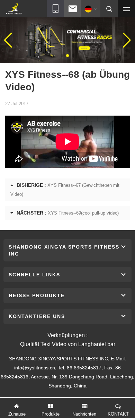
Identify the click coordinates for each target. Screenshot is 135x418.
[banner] (67, 40)
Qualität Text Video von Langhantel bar (67, 344)
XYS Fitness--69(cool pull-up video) (83, 213)
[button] (62, 55)
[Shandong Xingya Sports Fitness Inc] (13, 9)
